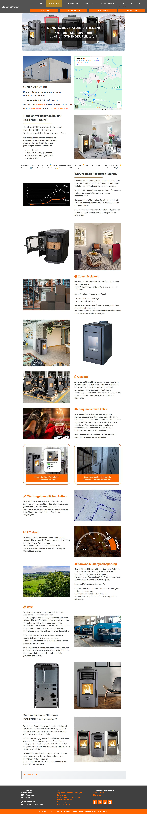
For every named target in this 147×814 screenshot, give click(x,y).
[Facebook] (95, 802)
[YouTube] (100, 802)
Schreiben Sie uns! (30, 774)
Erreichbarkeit (77, 811)
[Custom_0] (110, 802)
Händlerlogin (97, 795)
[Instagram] (105, 802)
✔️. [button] (117, 168)
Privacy (69, 811)
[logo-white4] (11, 6)
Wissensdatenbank (102, 811)
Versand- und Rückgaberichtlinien (69, 797)
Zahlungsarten (62, 795)
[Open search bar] (140, 3)
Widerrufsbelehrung (64, 800)
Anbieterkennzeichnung (89, 811)
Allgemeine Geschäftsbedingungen (69, 793)
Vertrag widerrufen (64, 804)
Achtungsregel (62, 802)
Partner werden (98, 793)
